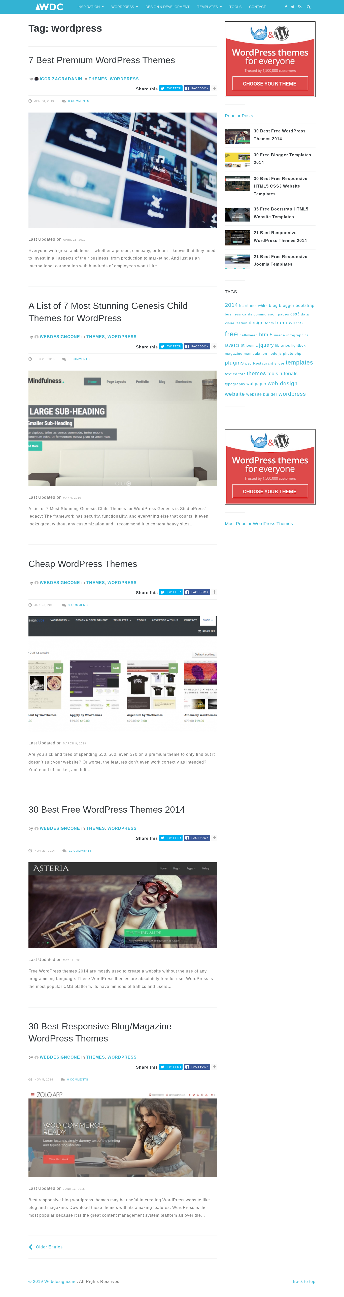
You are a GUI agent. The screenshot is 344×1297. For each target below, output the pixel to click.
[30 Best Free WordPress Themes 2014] (122, 905)
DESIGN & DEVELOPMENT (168, 7)
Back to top (304, 1281)
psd (248, 363)
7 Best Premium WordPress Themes (101, 60)
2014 (231, 305)
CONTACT (257, 7)
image (279, 335)
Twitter (174, 88)
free (231, 334)
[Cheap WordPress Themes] (122, 674)
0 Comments (78, 100)
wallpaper (256, 383)
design (256, 322)
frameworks (289, 322)
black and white (253, 306)
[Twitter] (293, 7)
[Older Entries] (31, 1247)
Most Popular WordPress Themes (259, 523)
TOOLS (235, 7)
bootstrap (305, 305)
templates (299, 362)
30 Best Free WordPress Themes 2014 (106, 809)
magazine (234, 353)
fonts (269, 323)
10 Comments (80, 850)
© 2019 (36, 1281)
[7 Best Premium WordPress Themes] (122, 170)
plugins (234, 363)
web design (283, 383)
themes (256, 373)
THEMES (98, 79)
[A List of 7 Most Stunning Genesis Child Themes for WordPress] (122, 428)
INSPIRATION (89, 7)
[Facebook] (286, 7)
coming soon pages (271, 314)
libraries (282, 345)
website (235, 394)
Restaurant (263, 363)
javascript (235, 345)
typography (235, 384)
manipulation (255, 353)
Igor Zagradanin (60, 79)
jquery (266, 345)
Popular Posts (239, 115)
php (298, 353)
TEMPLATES (207, 7)
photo (288, 353)
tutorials (289, 373)
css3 (295, 314)
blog (273, 305)
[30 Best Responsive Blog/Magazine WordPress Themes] (122, 1134)
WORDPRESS (122, 7)
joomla (252, 345)
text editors (235, 374)
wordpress (292, 394)
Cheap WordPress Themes (82, 564)
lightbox (298, 345)
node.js (275, 353)
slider (279, 363)
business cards (238, 314)
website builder (261, 394)
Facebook (200, 88)
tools (272, 373)
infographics (297, 335)
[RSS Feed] (300, 7)
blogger (286, 305)
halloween (248, 335)
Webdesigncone (60, 1281)
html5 (266, 334)
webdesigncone (59, 337)
